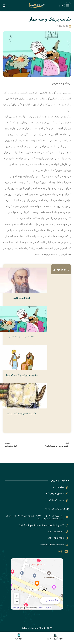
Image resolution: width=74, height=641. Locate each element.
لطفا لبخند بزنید (21, 298)
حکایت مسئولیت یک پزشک (21, 413)
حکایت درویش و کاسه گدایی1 (22, 375)
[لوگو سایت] (37, 5)
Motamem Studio (37, 628)
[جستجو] (4, 5)
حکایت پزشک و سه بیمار (22, 336)
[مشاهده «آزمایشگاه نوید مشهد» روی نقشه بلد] (37, 584)
